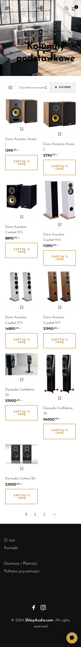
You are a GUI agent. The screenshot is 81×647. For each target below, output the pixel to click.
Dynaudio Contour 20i (20, 478)
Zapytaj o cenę (21, 162)
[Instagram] (43, 607)
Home (37, 26)
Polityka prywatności (21, 571)
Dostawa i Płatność (20, 564)
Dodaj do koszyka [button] (21, 129)
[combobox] (33, 88)
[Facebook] (33, 607)
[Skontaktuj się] (72, 638)
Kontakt (11, 548)
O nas (9, 540)
